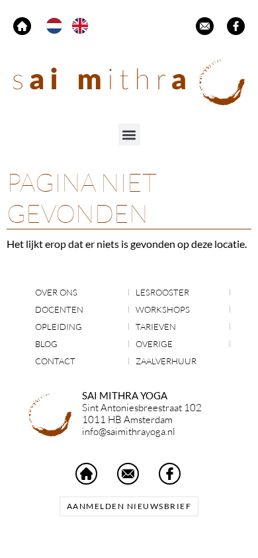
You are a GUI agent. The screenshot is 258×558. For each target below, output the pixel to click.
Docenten (59, 309)
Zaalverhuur (166, 361)
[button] (129, 134)
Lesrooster (162, 292)
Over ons (56, 292)
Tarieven (156, 326)
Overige (154, 344)
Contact (55, 361)
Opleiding (58, 326)
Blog (46, 344)
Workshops (163, 309)
